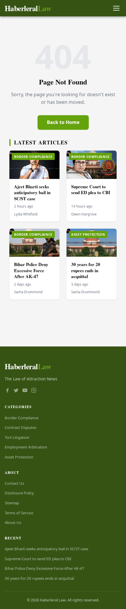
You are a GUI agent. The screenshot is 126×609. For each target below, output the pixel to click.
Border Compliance (21, 417)
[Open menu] (116, 8)
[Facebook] (7, 391)
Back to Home (63, 122)
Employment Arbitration (26, 447)
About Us (13, 522)
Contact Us (14, 483)
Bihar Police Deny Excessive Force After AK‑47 (31, 270)
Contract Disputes (20, 427)
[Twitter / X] (16, 391)
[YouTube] (25, 391)
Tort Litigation (17, 437)
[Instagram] (33, 391)
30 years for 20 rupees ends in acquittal (85, 270)
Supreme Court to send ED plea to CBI (90, 189)
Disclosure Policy (19, 493)
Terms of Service (19, 512)
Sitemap (12, 503)
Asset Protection (19, 457)
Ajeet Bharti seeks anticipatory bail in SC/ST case (32, 192)
